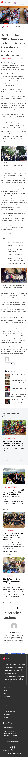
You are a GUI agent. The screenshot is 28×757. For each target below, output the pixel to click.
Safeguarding (7, 717)
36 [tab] (7, 646)
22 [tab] (24, 642)
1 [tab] (5, 460)
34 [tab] (3, 646)
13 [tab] (5, 642)
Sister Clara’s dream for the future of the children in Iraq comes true (18, 376)
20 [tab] (20, 642)
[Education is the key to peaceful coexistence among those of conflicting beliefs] (7, 394)
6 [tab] (16, 460)
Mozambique (11, 438)
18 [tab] (16, 642)
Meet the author (10, 364)
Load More (14, 608)
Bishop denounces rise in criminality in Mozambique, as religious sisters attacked (13, 443)
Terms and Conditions (9, 711)
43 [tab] (22, 646)
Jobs (5, 709)
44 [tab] (24, 646)
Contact (6, 706)
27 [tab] (12, 644)
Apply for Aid (7, 699)
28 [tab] (14, 644)
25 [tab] (7, 644)
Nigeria (10, 576)
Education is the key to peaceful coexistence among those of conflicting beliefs (18, 394)
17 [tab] (14, 642)
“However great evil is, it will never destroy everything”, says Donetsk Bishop (13, 492)
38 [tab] (12, 646)
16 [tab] (12, 642)
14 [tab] (7, 642)
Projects (6, 690)
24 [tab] (5, 644)
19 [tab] (18, 642)
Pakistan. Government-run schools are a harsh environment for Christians (18, 401)
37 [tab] (9, 646)
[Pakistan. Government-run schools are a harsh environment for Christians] (7, 401)
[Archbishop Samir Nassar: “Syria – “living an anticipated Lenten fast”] (7, 388)
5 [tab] (14, 460)
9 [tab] (22, 460)
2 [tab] (7, 460)
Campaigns (7, 696)
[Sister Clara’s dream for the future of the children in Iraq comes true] (7, 376)
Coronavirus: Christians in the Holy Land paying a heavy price (18, 382)
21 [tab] (22, 642)
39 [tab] (14, 646)
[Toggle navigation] (25, 3)
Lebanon (10, 530)
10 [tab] (22, 640)
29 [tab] (16, 644)
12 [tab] (3, 642)
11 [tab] (24, 640)
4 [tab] (12, 460)
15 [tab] (9, 642)
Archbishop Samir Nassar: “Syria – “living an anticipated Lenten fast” (18, 388)
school (23, 653)
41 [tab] (18, 646)
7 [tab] (18, 460)
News (6, 26)
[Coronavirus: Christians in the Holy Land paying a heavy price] (7, 382)
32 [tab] (22, 644)
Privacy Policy (7, 714)
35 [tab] (5, 646)
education (13, 653)
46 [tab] (15, 648)
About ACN (7, 687)
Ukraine (13, 487)
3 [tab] (9, 460)
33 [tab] (24, 644)
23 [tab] (3, 644)
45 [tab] (13, 648)
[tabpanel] (14, 437)
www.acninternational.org (14, 741)
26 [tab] (9, 644)
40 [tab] (16, 646)
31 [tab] (20, 644)
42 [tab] (20, 646)
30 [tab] (18, 644)
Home (2, 26)
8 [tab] (20, 460)
